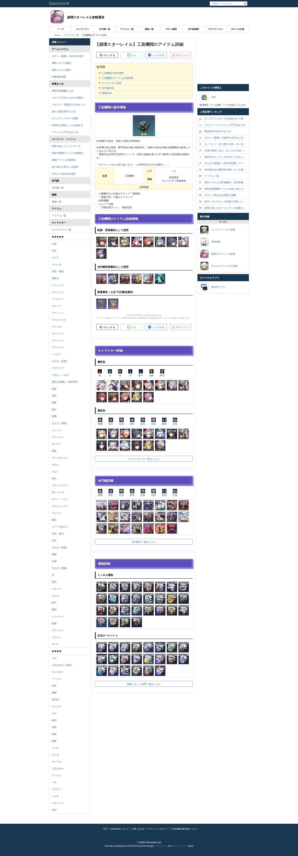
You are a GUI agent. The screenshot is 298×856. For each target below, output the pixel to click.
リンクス (56, 706)
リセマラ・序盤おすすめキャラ (69, 104)
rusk (212, 96)
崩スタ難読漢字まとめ (64, 111)
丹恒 (54, 809)
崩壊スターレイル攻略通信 (85, 17)
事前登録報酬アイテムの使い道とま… (225, 188)
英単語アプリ (217, 287)
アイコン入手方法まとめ (65, 132)
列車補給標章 (59, 76)
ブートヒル (58, 437)
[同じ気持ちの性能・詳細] (101, 278)
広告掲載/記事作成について (184, 828)
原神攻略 (215, 241)
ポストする (108, 55)
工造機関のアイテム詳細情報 (117, 78)
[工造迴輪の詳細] (101, 303)
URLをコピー (182, 55)
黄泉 (54, 450)
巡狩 (110, 423)
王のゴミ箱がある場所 (64, 173)
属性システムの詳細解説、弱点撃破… (225, 182)
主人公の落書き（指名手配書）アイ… (225, 163)
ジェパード (58, 616)
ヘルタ (55, 796)
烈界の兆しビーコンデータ (66, 146)
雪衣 (54, 685)
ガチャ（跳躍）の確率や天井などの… (225, 137)
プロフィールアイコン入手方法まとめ (225, 124)
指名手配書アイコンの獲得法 (67, 153)
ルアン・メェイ (60, 499)
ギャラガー (58, 671)
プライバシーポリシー (158, 828)
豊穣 (164, 423)
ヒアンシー (58, 340)
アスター (56, 789)
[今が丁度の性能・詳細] (113, 278)
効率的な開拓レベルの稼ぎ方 (67, 125)
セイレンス (58, 292)
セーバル (56, 761)
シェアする (158, 55)
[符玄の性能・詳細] (136, 241)
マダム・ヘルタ (60, 374)
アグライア (58, 368)
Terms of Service (179, 845)
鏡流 (54, 519)
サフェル (56, 326)
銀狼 (54, 623)
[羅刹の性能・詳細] (125, 241)
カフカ (55, 595)
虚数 (151, 375)
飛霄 (54, 402)
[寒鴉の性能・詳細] (160, 241)
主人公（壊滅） (60, 568)
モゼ (54, 658)
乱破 (54, 388)
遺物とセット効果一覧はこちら (144, 684)
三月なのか (58, 768)
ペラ (54, 782)
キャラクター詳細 (111, 83)
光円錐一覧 (104, 29)
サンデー (56, 443)
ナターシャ (58, 803)
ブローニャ (58, 630)
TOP (105, 828)
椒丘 (54, 409)
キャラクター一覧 (61, 229)
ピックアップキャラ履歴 (65, 118)
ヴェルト (56, 637)
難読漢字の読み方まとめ (218, 131)
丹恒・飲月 (58, 533)
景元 (54, 581)
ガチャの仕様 (237, 29)
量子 (140, 375)
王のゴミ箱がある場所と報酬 (220, 195)
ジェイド (56, 430)
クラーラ (56, 588)
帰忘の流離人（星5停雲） (66, 381)
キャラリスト (82, 29)
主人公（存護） (60, 547)
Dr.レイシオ (58, 492)
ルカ (54, 713)
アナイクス (58, 347)
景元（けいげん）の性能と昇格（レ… (225, 201)
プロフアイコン (215, 29)
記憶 (174, 423)
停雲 (54, 727)
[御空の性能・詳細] (113, 241)
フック (55, 747)
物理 (162, 375)
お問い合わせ (138, 828)
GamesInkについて (119, 828)
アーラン (56, 775)
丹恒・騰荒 (58, 271)
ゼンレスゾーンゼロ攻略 (223, 265)
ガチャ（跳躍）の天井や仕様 (67, 56)
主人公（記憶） (60, 361)
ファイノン (58, 312)
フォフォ (56, 512)
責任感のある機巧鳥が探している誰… (225, 169)
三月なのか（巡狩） (62, 665)
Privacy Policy (160, 845)
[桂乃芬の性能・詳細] (148, 241)
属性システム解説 (61, 63)
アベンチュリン (60, 457)
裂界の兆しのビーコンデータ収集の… (225, 207)
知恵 (121, 423)
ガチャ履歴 (171, 29)
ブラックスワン (60, 485)
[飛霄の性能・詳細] (183, 241)
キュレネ (56, 264)
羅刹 (54, 609)
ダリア (55, 257)
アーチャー (58, 299)
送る (133, 55)
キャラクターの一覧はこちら (144, 458)
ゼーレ (55, 644)
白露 (54, 561)
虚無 (142, 423)
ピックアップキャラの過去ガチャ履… (225, 118)
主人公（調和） (60, 423)
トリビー (56, 354)
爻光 (54, 250)
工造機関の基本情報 (112, 73)
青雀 (54, 734)
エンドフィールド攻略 (222, 229)
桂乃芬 (55, 699)
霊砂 (54, 395)
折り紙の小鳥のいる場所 (65, 166)
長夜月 (55, 278)
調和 (132, 423)
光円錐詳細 (108, 88)
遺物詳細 (106, 93)
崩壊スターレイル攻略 (222, 253)
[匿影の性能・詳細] (160, 278)
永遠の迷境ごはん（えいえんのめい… (225, 150)
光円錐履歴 (193, 29)
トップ (60, 29)
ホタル (55, 464)
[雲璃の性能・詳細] (172, 241)
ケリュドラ (58, 285)
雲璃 (54, 416)
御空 (54, 720)
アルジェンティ (60, 506)
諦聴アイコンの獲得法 (64, 159)
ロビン (55, 471)
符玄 (54, 540)
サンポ (55, 754)
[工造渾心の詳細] (113, 303)
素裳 (54, 740)
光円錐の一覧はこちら (144, 541)
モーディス (58, 333)
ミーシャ (56, 678)
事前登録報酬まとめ (62, 90)
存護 (153, 423)
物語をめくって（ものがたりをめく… (225, 156)
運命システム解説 (61, 69)
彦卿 (54, 554)
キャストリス (59, 319)
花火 (54, 478)
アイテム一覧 (127, 29)
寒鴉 (54, 692)
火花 (54, 243)
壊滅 (100, 423)
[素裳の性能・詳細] (101, 241)
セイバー (56, 305)
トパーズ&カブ (60, 526)
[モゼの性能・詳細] (101, 253)
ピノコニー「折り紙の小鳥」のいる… (225, 144)
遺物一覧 (149, 29)
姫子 (54, 602)
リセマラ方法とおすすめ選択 (67, 97)
